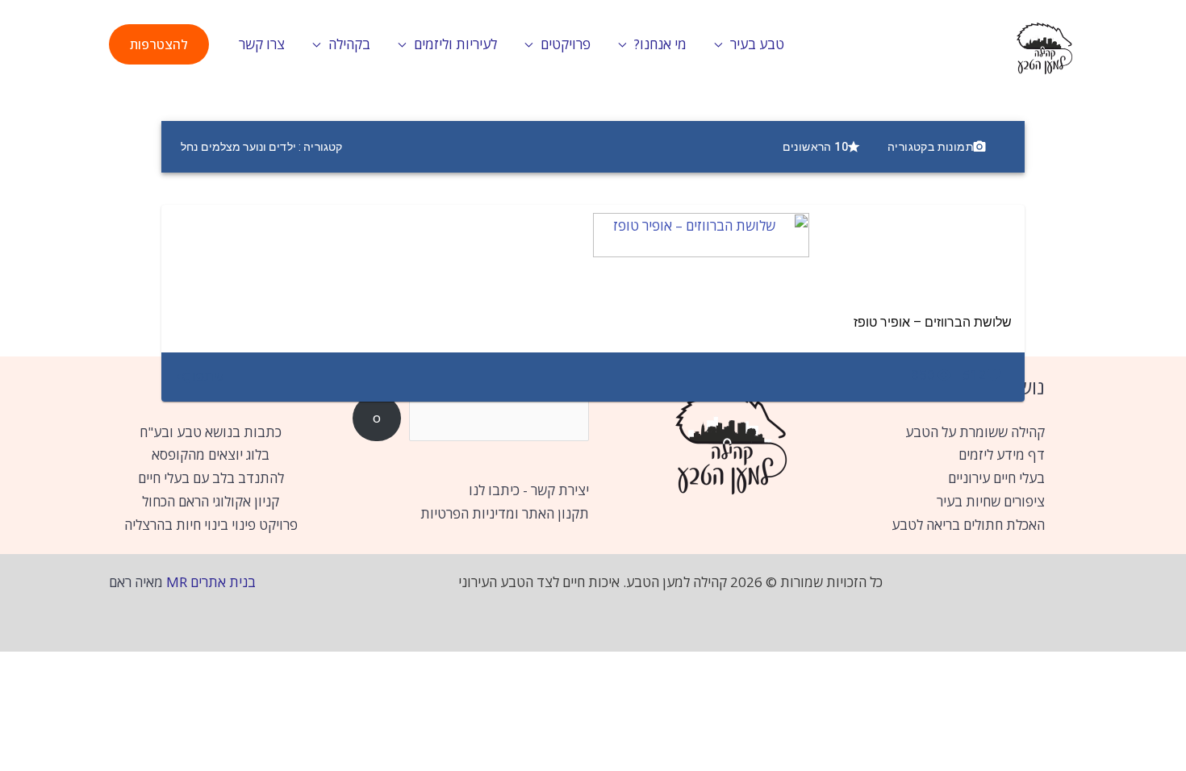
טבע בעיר (757, 44)
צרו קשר (262, 44)
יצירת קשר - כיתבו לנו (529, 490)
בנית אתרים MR (211, 582)
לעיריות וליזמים (455, 44)
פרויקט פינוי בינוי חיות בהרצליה (211, 524)
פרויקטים (566, 44)
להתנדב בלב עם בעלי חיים (211, 478)
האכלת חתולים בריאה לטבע (968, 524)
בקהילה (349, 44)
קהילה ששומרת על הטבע (975, 432)
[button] (159, 44)
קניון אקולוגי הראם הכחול (210, 501)
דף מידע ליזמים (1001, 454)
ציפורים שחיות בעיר (991, 501)
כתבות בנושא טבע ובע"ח (211, 432)
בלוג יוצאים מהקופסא (210, 454)
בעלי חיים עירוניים (996, 478)
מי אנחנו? (660, 44)
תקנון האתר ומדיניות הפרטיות (504, 513)
